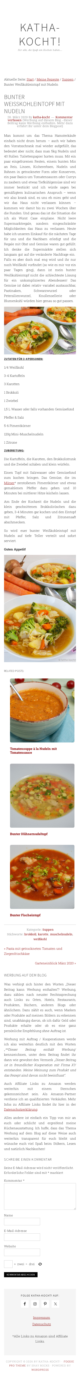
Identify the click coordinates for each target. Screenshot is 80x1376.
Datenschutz (41, 1324)
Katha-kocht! (40, 34)
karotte (43, 934)
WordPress (40, 1369)
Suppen (48, 929)
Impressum (41, 1317)
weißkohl (40, 939)
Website (10, 1246)
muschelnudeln (61, 934)
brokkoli (30, 934)
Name (8, 1215)
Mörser (9, 483)
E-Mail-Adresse (15, 1231)
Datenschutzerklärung (20, 1109)
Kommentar (14, 1180)
